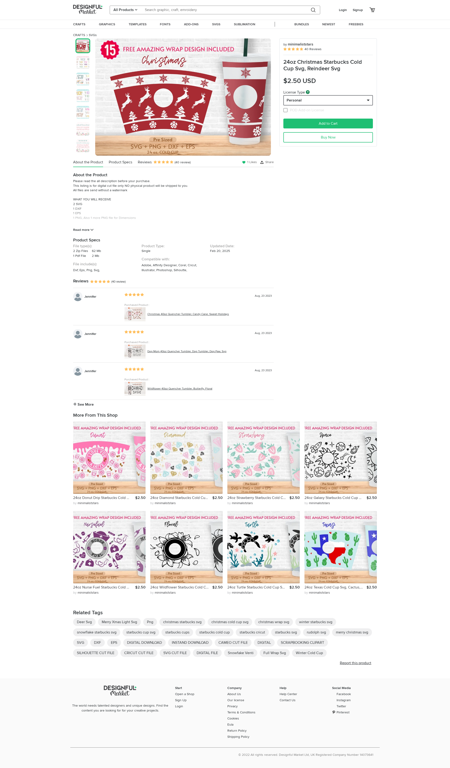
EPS (114, 642)
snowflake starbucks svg (96, 632)
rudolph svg (316, 632)
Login (343, 10)
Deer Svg (84, 622)
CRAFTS (79, 35)
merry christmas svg (352, 632)
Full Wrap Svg (274, 653)
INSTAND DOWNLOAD (190, 642)
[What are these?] (308, 92)
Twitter (341, 706)
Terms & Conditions (241, 712)
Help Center (288, 694)
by (86, 503)
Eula (230, 725)
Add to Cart (328, 123)
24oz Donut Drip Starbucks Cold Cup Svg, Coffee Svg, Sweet (104, 497)
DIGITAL (264, 642)
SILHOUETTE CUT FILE (95, 653)
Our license (235, 700)
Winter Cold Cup (309, 653)
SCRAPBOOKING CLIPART (302, 642)
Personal (294, 100)
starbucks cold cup (214, 632)
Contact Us (288, 700)
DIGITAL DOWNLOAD (144, 642)
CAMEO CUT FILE (233, 642)
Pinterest (343, 712)
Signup (358, 10)
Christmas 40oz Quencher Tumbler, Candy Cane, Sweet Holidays (188, 314)
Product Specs (120, 162)
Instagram (344, 700)
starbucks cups (177, 632)
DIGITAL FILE (207, 653)
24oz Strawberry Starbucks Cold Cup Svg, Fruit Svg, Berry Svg (258, 497)
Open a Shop (184, 694)
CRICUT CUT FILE (139, 653)
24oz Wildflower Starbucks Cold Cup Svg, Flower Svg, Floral (181, 587)
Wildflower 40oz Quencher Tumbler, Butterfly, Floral (179, 388)
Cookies (233, 718)
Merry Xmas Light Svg (119, 622)
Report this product (355, 663)
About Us (234, 694)
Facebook (344, 694)
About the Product (88, 162)
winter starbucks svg (315, 622)
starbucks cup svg (140, 632)
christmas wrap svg (273, 622)
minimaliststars (298, 44)
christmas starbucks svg (182, 622)
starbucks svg (286, 632)
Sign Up (181, 700)
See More (85, 404)
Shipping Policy (238, 737)
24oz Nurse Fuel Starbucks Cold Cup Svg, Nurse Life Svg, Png (104, 587)
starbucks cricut (252, 632)
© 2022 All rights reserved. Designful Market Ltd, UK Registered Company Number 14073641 (305, 755)
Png (150, 622)
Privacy (232, 706)
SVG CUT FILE (175, 653)
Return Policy (237, 731)
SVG (80, 642)
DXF (97, 642)
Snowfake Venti (241, 653)
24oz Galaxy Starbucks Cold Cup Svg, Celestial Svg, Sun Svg (335, 497)
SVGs (93, 35)
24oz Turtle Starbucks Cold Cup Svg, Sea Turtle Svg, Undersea (258, 587)
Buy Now (328, 137)
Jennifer (90, 297)
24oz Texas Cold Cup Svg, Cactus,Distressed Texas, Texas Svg (335, 587)
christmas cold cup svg (229, 622)
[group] (183, 97)
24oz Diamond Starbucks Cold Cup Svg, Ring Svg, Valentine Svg (181, 497)
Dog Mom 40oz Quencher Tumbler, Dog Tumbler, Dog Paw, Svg (186, 351)
